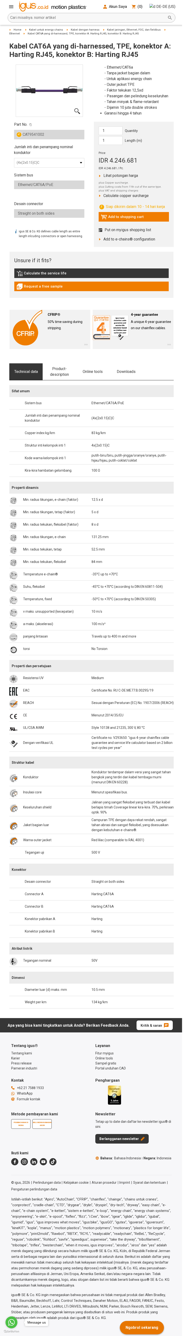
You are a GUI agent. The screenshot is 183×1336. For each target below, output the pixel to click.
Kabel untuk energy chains (46, 29)
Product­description (59, 371)
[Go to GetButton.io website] (11, 1331)
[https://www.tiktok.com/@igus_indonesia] (52, 1161)
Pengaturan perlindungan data (34, 1189)
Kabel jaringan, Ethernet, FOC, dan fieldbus (134, 29)
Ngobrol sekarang (142, 1327)
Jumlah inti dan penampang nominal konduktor (43, 150)
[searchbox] (87, 18)
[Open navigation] (11, 7)
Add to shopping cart (122, 218)
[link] (91, 275)
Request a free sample (39, 287)
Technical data (26, 371)
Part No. (20, 124)
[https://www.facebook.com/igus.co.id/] (14, 1161)
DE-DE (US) (165, 6)
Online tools (93, 371)
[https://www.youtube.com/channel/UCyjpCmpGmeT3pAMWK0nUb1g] (43, 1161)
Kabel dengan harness (85, 29)
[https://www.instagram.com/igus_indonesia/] (24, 1161)
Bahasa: (120, 1158)
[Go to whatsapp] (11, 1322)
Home (17, 29)
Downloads (126, 371)
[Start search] (170, 18)
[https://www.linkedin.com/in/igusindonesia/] (33, 1161)
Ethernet (14, 33)
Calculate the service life (42, 274)
